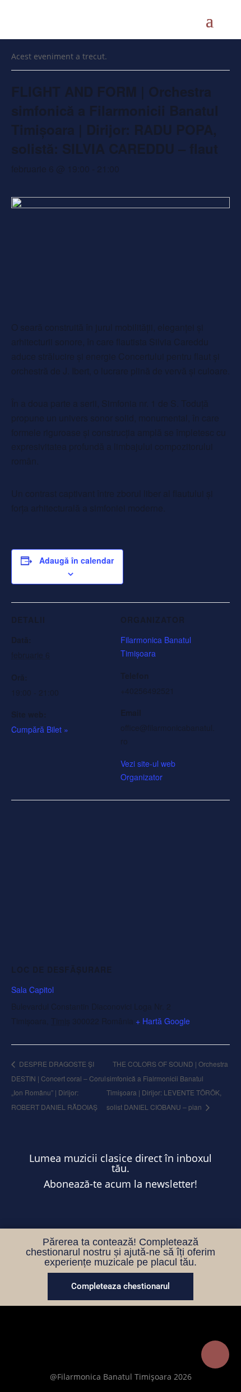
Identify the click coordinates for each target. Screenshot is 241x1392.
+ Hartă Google (163, 1021)
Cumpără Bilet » (39, 729)
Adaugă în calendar (76, 560)
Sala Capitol (32, 989)
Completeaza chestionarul (120, 1286)
